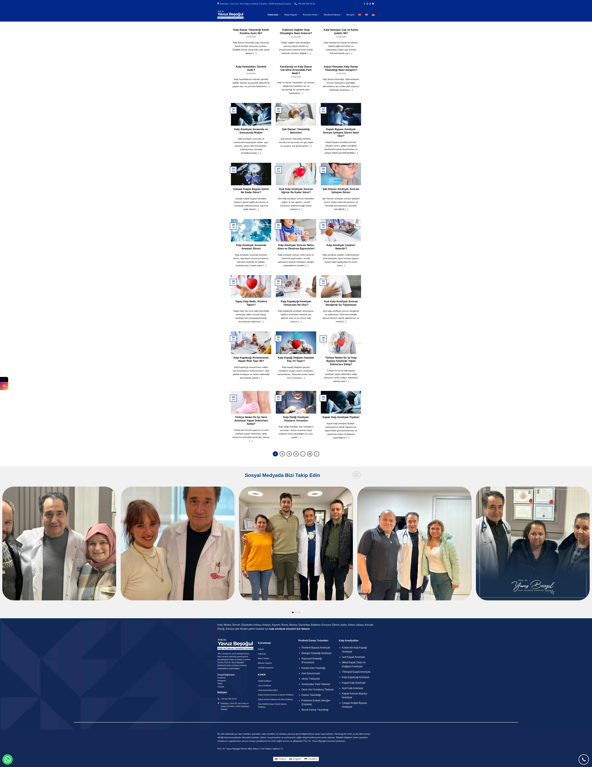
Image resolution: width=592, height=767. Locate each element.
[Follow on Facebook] (364, 4)
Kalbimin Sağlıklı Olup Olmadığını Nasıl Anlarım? (296, 31)
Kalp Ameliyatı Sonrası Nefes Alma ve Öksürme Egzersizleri (295, 247)
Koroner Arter (310, 14)
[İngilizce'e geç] (366, 14)
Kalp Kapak (290, 14)
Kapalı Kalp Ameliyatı (353, 682)
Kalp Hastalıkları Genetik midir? (251, 68)
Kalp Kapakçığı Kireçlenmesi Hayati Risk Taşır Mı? (251, 359)
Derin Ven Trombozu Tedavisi (318, 689)
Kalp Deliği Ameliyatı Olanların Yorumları (296, 419)
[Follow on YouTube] (373, 4)
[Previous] (15, 520)
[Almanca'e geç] (373, 14)
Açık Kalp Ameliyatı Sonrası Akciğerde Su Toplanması (341, 303)
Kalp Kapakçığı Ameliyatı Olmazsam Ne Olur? (296, 303)
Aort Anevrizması (311, 673)
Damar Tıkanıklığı (311, 695)
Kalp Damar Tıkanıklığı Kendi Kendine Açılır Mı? (251, 31)
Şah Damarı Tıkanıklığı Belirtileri (296, 131)
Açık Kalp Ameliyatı (352, 688)
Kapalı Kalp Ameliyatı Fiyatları (341, 417)
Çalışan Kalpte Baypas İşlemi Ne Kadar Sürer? (251, 191)
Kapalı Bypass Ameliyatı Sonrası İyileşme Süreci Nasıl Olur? (341, 132)
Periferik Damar (332, 14)
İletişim (350, 14)
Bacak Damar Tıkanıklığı (315, 709)
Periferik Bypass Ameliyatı (316, 647)
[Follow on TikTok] (370, 4)
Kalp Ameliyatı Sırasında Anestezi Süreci (251, 247)
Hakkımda (273, 14)
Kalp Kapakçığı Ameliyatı (355, 677)
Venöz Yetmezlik (311, 678)
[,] (296, 550)
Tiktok (219, 684)
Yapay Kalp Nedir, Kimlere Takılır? (251, 303)
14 (309, 454)
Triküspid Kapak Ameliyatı (356, 672)
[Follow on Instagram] (367, 4)
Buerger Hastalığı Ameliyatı (316, 653)
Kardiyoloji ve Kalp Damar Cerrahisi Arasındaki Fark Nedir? (296, 70)
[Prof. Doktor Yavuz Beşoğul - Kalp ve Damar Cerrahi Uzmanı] (230, 14)
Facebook (221, 678)
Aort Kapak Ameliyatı (353, 657)
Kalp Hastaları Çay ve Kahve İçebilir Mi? (341, 31)
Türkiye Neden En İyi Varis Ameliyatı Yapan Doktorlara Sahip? (251, 420)
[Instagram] (4, 386)
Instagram (221, 681)
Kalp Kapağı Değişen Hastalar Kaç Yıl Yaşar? (296, 359)
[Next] (316, 454)
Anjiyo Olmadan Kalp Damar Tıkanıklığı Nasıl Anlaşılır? (341, 68)
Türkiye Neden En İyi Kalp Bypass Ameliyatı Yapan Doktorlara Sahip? (341, 361)
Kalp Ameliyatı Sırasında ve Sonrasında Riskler (251, 131)
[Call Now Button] (584, 759)
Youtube (220, 687)
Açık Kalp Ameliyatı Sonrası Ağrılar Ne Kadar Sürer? (296, 191)
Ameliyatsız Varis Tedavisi (316, 684)
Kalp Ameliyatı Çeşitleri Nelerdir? (341, 247)
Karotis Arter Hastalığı (314, 668)
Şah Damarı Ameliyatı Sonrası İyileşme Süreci (341, 191)
